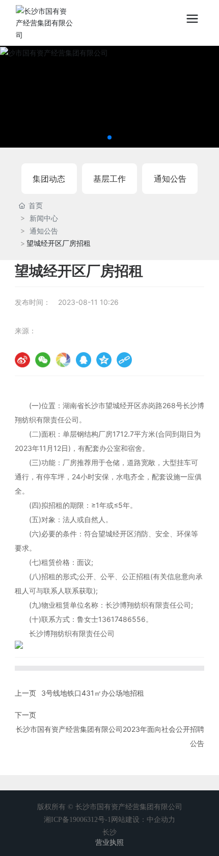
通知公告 (170, 179)
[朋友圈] (63, 359)
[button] (109, 137)
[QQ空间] (104, 359)
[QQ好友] (83, 359)
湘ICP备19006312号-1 (77, 819)
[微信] (42, 359)
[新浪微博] (22, 359)
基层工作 (109, 179)
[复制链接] (124, 359)
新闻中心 (44, 218)
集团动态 (49, 179)
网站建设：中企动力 (143, 819)
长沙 (109, 832)
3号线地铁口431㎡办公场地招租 (92, 693)
